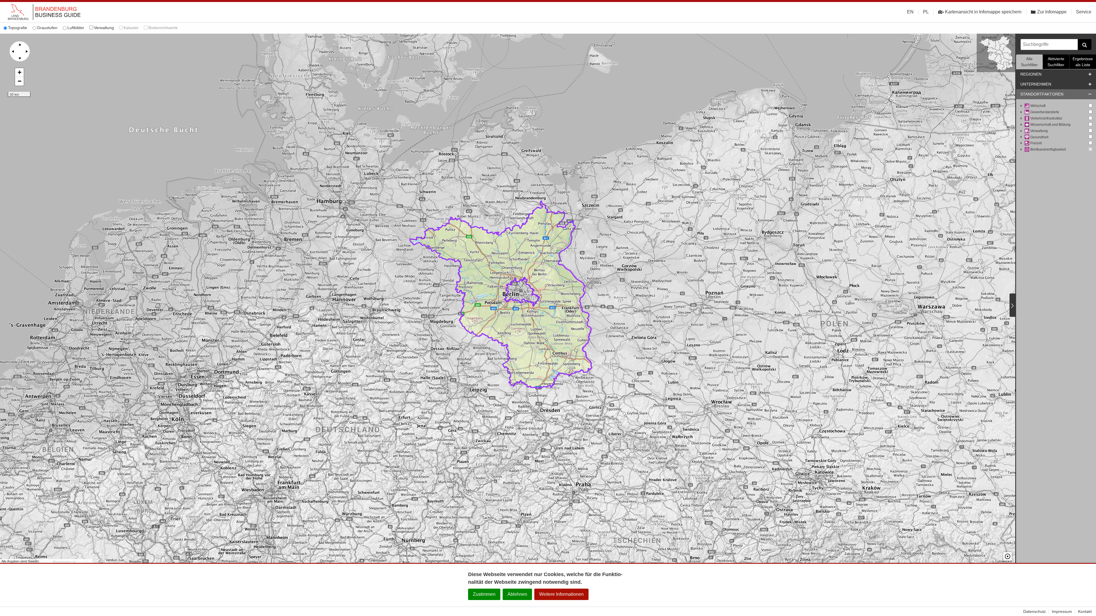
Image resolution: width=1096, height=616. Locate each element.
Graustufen (47, 27)
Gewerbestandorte (1044, 112)
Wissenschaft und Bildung (1050, 125)
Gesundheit (1039, 137)
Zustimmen (484, 594)
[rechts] (26, 51)
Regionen (1030, 74)
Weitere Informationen (561, 594)
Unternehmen (1035, 84)
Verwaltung (104, 27)
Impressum (1062, 611)
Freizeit (1036, 143)
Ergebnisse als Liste (1083, 61)
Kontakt (1085, 611)
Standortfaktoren (1041, 94)
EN (910, 11)
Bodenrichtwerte (163, 27)
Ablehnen (517, 594)
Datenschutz (1034, 611)
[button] (19, 72)
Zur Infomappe (1052, 11)
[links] (12, 51)
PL (926, 11)
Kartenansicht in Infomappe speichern (983, 11)
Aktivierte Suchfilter (1055, 61)
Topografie (17, 27)
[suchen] (1084, 44)
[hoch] (19, 44)
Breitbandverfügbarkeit (1048, 149)
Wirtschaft (1037, 106)
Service (1083, 11)
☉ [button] (1007, 556)
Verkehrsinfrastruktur (1046, 118)
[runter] (19, 58)
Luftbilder (75, 27)
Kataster (131, 27)
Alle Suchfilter (1029, 61)
